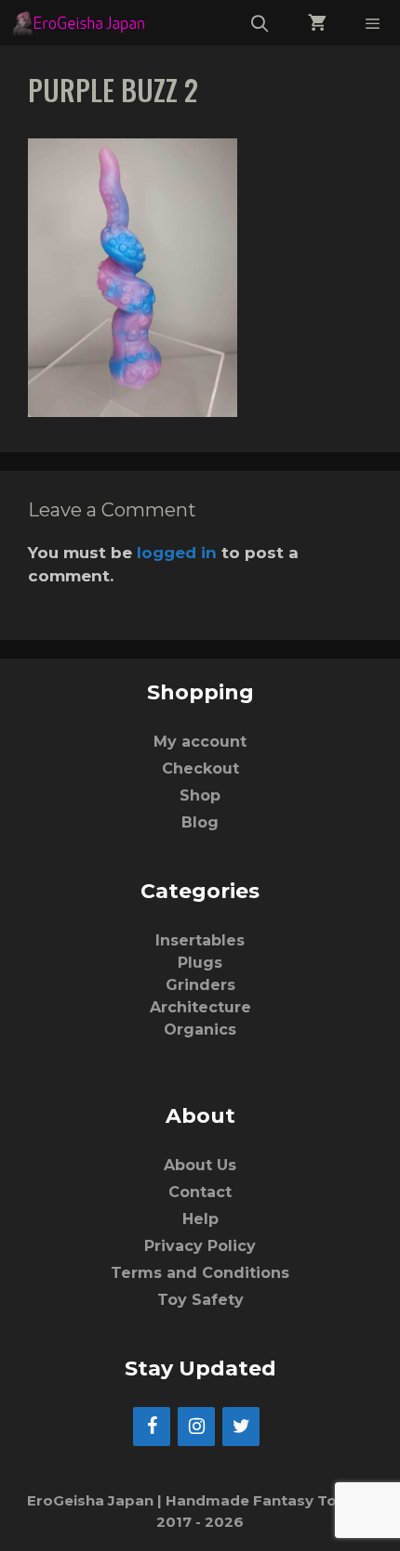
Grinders (200, 985)
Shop (200, 795)
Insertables (200, 940)
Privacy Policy (200, 1246)
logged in (177, 552)
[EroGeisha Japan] (83, 23)
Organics (200, 1029)
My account (200, 741)
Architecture (200, 1007)
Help (200, 1219)
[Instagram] (196, 1426)
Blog (200, 822)
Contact (200, 1192)
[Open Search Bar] (260, 23)
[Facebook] (151, 1426)
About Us (200, 1165)
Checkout (200, 768)
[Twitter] (241, 1426)
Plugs (200, 962)
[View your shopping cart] (317, 23)
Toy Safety (200, 1300)
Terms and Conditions (200, 1273)
